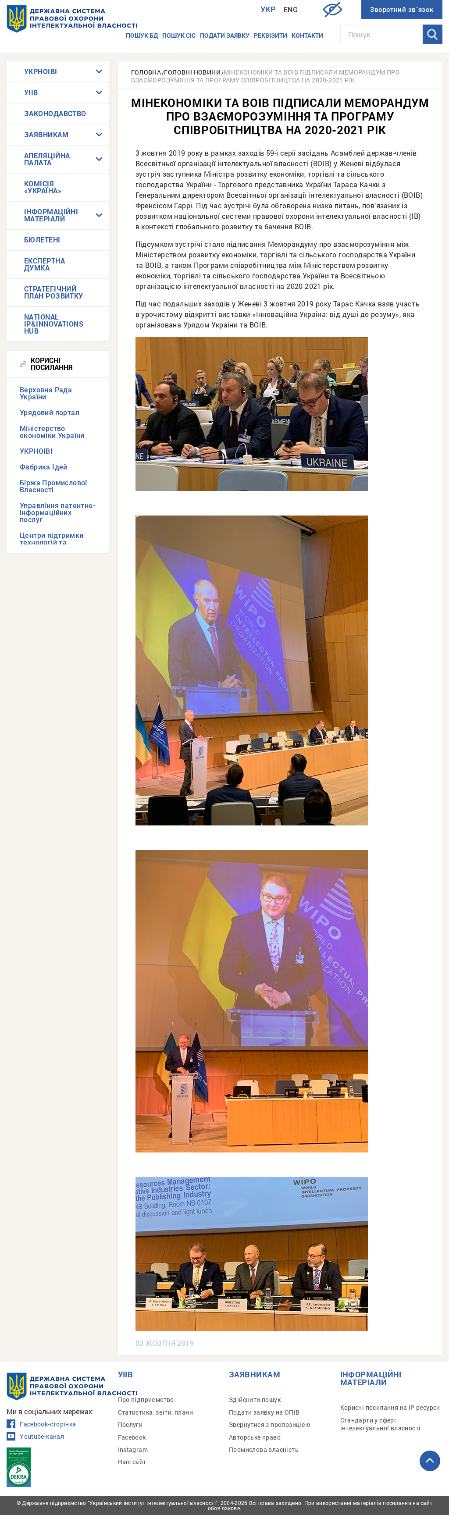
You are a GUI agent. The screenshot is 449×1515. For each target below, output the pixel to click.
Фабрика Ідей (44, 467)
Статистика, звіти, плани (155, 1412)
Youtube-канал (42, 1436)
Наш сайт (132, 1462)
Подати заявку (224, 35)
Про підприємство (146, 1399)
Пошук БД (142, 35)
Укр (268, 9)
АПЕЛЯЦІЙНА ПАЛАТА (47, 159)
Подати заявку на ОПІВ (264, 1412)
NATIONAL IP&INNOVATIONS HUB (53, 323)
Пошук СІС (179, 35)
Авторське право (255, 1437)
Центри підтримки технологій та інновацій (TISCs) (51, 542)
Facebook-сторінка (48, 1424)
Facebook (132, 1437)
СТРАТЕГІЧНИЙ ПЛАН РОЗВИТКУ (53, 292)
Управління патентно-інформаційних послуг (57, 512)
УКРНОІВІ (40, 71)
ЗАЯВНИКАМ (46, 134)
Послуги (130, 1424)
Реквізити (270, 35)
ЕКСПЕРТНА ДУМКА (44, 264)
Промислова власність (264, 1449)
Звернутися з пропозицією (269, 1424)
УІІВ (31, 92)
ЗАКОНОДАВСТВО (55, 113)
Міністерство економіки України (52, 432)
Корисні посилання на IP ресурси (390, 1407)
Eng (291, 10)
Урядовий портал (49, 413)
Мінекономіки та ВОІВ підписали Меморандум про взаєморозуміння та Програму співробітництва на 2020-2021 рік (265, 76)
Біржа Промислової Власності (53, 486)
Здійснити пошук (255, 1399)
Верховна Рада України (46, 393)
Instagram (133, 1449)
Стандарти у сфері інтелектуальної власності (380, 1424)
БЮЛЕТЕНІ (42, 239)
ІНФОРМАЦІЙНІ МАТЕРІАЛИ (51, 215)
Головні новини (192, 72)
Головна (146, 72)
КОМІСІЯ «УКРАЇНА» (42, 187)
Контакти (307, 35)
